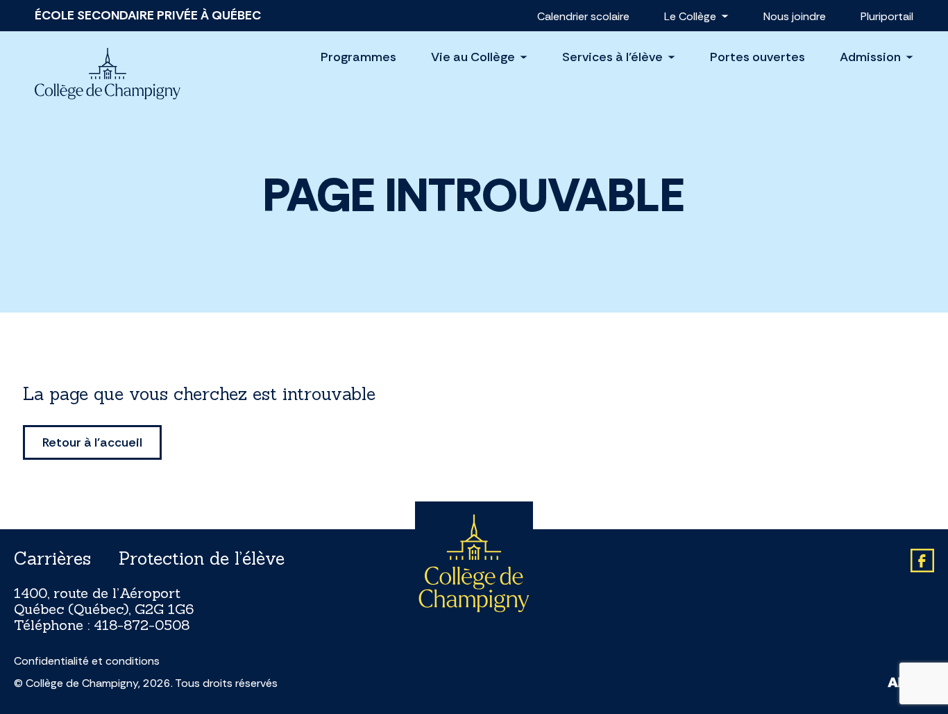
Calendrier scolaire (583, 16)
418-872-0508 (141, 624)
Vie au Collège (473, 57)
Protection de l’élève (202, 558)
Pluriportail (887, 16)
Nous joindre (794, 16)
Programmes (358, 57)
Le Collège (690, 16)
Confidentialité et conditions (87, 661)
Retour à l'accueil (92, 442)
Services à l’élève (612, 57)
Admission (870, 57)
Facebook (922, 560)
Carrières (52, 558)
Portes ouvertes (757, 57)
